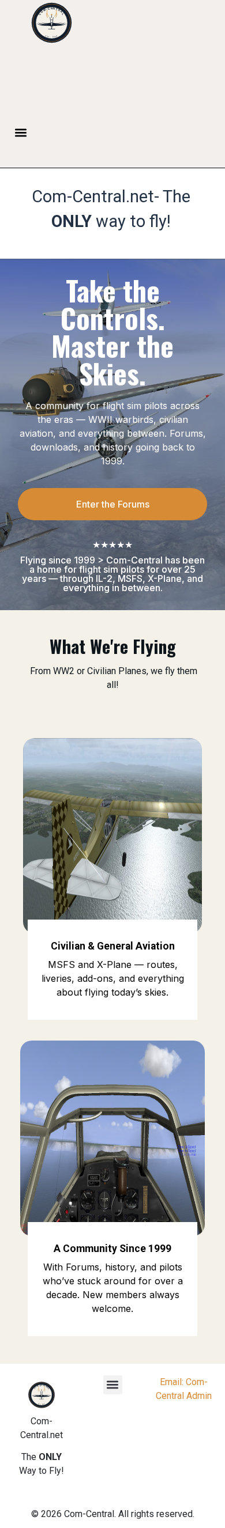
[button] (21, 132)
